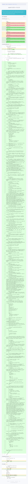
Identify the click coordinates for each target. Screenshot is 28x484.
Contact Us (8, 481)
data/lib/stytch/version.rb (6, 456)
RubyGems (3, 4)
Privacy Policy (16, 481)
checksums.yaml (5, 18)
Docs (19, 481)
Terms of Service (12, 481)
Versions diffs (10, 4)
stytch (6, 4)
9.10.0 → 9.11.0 (14, 4)
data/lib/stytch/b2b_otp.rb (6, 44)
